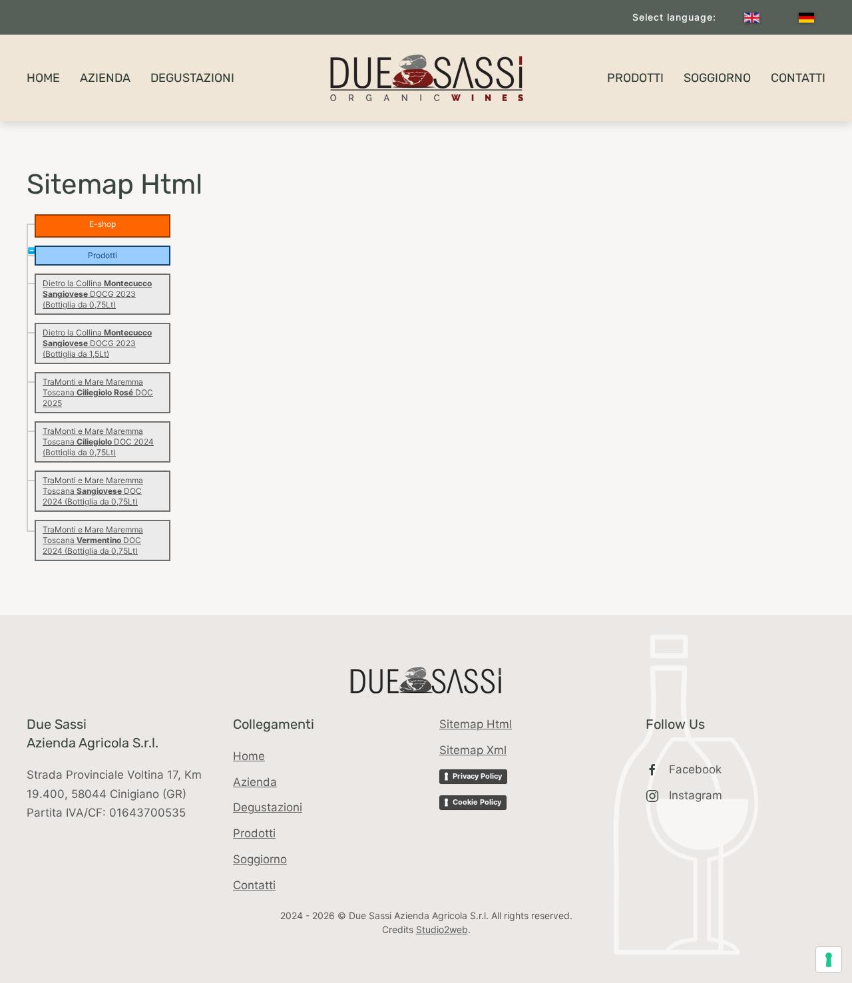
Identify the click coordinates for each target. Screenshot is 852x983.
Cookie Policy (477, 802)
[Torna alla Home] (426, 78)
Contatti (798, 78)
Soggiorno (717, 78)
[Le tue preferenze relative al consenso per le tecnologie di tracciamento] (828, 959)
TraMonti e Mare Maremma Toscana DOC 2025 (98, 392)
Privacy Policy (477, 776)
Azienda (105, 78)
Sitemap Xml (473, 750)
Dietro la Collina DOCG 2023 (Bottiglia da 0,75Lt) (97, 293)
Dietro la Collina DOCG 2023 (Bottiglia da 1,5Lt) (97, 343)
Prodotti (635, 78)
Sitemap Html (475, 724)
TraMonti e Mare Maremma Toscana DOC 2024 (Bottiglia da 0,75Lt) (98, 441)
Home (43, 78)
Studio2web (442, 929)
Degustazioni (192, 78)
